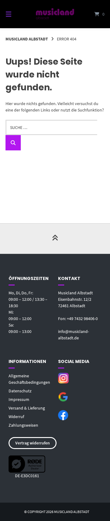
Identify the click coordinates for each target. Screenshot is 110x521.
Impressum (19, 399)
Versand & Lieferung (27, 408)
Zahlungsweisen (23, 425)
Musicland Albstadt (27, 39)
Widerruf (16, 416)
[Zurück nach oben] (55, 238)
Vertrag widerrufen (32, 443)
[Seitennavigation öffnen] (15, 14)
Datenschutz (20, 391)
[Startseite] (55, 14)
